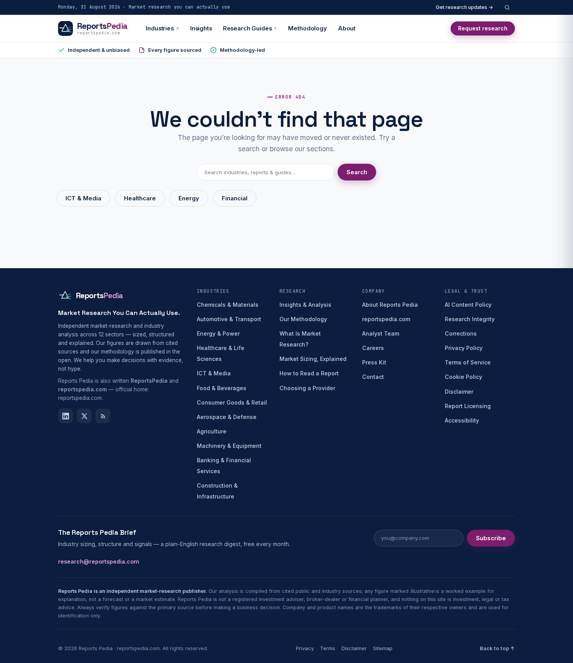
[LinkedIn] (65, 415)
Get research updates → (464, 7)
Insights (201, 28)
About (346, 28)
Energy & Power (218, 333)
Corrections (461, 333)
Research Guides (247, 28)
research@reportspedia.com (98, 561)
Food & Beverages (221, 388)
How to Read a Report (309, 373)
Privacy (305, 648)
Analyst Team (380, 333)
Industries (160, 28)
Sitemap (383, 648)
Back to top (497, 648)
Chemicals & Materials (227, 304)
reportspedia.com (386, 319)
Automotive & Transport (229, 319)
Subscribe (491, 538)
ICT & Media (83, 198)
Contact (373, 376)
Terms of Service (468, 362)
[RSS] (103, 415)
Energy (189, 198)
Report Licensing (468, 406)
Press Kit (374, 362)
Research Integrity (470, 319)
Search (357, 172)
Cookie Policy (463, 376)
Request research (483, 28)
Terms (327, 648)
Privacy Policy (464, 348)
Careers (373, 348)
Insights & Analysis (305, 304)
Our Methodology (303, 319)
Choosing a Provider (307, 388)
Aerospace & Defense (226, 417)
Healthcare (140, 198)
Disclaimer (459, 391)
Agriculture (211, 431)
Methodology (307, 28)
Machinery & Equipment (229, 445)
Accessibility (462, 420)
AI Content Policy (468, 304)
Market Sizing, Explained (313, 358)
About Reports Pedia (390, 304)
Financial (235, 198)
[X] (84, 415)
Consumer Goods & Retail (232, 402)
